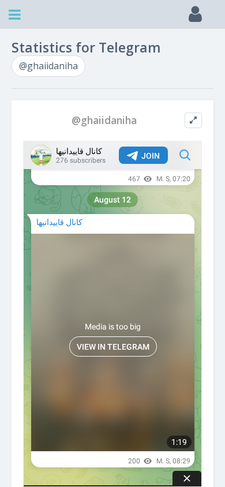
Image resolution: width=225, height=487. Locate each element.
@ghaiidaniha (48, 65)
